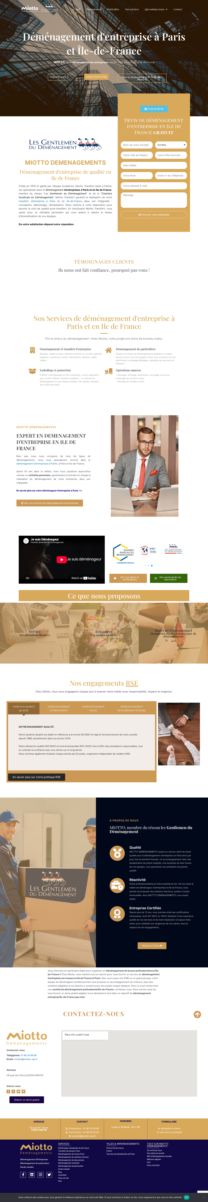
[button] (154, 108)
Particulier (113, 9)
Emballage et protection (55, 370)
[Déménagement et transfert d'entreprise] (32, 350)
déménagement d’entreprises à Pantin (36, 463)
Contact (177, 9)
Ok (186, 1197)
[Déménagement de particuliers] (109, 350)
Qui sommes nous (154, 9)
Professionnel (93, 9)
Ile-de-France (74, 201)
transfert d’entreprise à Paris (38, 201)
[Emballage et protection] (32, 371)
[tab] (23, 709)
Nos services (132, 9)
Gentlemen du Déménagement (68, 193)
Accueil (76, 9)
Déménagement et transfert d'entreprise (65, 349)
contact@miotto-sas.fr (26, 1059)
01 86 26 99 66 (29, 1055)
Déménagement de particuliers (135, 349)
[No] (204, 1197)
